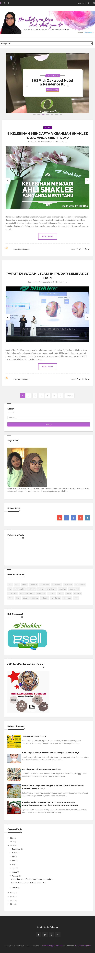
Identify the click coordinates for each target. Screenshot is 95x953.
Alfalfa (24, 585)
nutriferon (67, 598)
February (15, 876)
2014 (12, 904)
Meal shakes (51, 589)
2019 (12, 842)
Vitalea (68, 594)
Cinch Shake (56, 585)
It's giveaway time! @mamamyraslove (41, 769)
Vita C (60, 594)
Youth (11, 598)
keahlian (47, 127)
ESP (10, 589)
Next (87, 181)
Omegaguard (74, 589)
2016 (12, 896)
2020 (12, 838)
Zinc (17, 598)
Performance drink (26, 594)
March (14, 872)
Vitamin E (77, 594)
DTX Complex (80, 585)
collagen (45, 598)
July (13, 856)
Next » (70, 395)
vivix (75, 598)
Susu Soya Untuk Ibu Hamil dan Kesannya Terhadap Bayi (50, 753)
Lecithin (40, 589)
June (14, 860)
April (14, 868)
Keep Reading (52, 89)
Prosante (52, 594)
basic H (25, 598)
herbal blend (55, 598)
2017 (12, 892)
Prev (8, 181)
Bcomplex (33, 585)
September (16, 849)
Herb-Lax (31, 589)
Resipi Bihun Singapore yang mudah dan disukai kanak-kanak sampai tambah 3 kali (53, 787)
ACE (10, 585)
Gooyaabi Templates (83, 945)
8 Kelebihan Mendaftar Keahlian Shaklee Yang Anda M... (32, 879)
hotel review (53, 76)
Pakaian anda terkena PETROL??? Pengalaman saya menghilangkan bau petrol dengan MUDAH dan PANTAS (50, 803)
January (15, 887)
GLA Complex (19, 589)
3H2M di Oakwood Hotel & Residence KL (52, 82)
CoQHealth (68, 585)
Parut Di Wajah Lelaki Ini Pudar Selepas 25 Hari (28, 883)
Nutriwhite (62, 589)
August (15, 853)
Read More (47, 236)
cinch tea (35, 598)
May (14, 864)
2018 (12, 846)
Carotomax (45, 585)
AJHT (16, 585)
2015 (12, 900)
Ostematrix (13, 594)
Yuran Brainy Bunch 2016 (34, 736)
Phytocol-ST (41, 594)
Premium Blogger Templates (52, 945)
